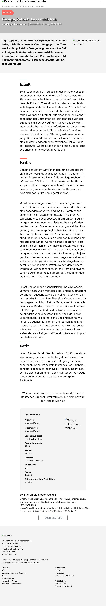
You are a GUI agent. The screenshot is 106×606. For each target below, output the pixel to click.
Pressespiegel (8, 578)
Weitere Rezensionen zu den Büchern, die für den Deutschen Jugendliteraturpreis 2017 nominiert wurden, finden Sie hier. (53, 397)
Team (4, 575)
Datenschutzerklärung (64, 575)
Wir (3, 570)
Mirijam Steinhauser (16, 24)
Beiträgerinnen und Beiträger (14, 573)
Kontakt (58, 570)
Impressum (59, 573)
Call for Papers (61, 583)
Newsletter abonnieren (11, 584)
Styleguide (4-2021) (63, 586)
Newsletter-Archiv (9, 581)
